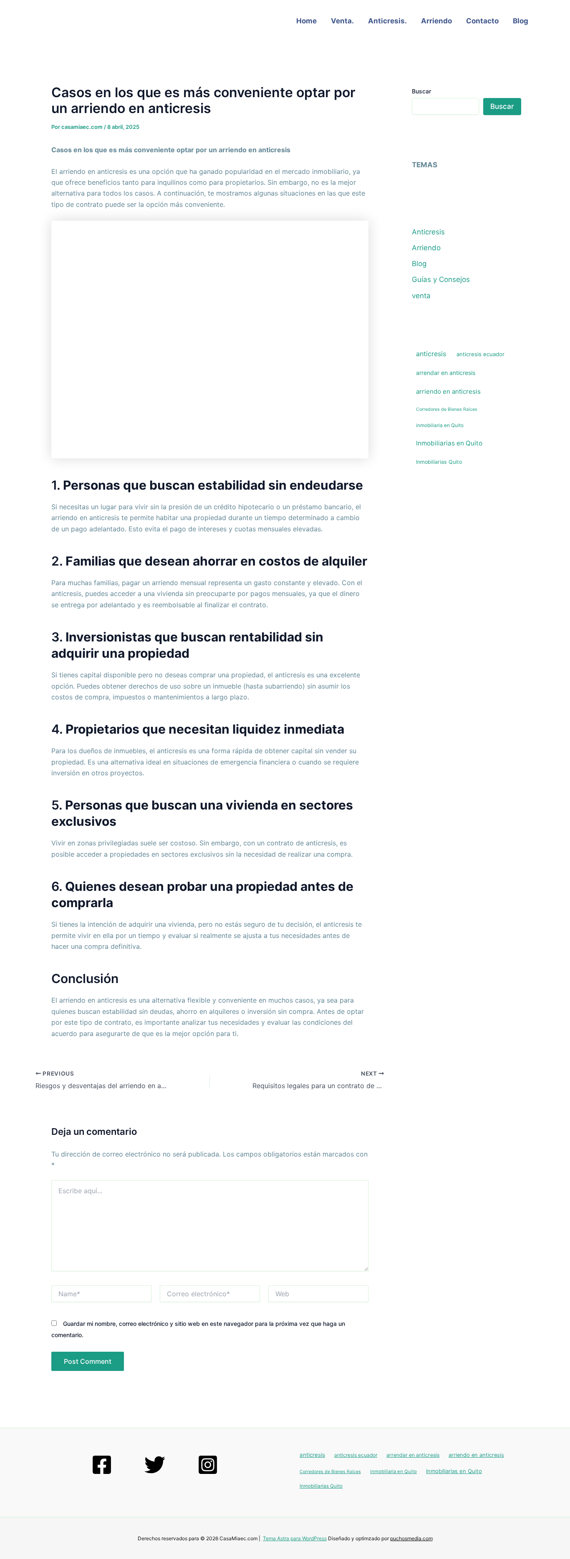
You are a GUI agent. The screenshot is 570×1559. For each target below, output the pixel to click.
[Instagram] (208, 1465)
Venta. (342, 21)
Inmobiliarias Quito (439, 462)
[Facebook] (102, 1465)
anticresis (431, 354)
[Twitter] (155, 1465)
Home (306, 21)
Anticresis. (387, 21)
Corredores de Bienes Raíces (446, 409)
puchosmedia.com (411, 1538)
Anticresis (428, 232)
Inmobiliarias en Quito (449, 443)
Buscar (421, 91)
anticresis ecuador (480, 354)
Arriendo (436, 21)
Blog (520, 21)
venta (421, 296)
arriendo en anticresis (448, 391)
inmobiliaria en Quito (440, 425)
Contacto (482, 21)
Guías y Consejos (441, 279)
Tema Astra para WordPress (295, 1538)
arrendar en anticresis (445, 372)
